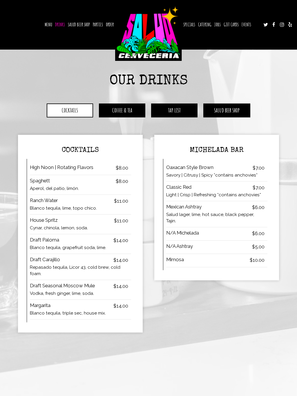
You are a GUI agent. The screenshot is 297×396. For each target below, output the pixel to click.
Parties (98, 25)
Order (110, 25)
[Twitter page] (266, 24)
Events (246, 25)
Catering (204, 25)
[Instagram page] (282, 24)
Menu (48, 25)
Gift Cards (231, 25)
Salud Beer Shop (79, 25)
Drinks (60, 25)
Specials (189, 25)
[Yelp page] (290, 24)
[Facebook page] (274, 24)
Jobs (217, 25)
